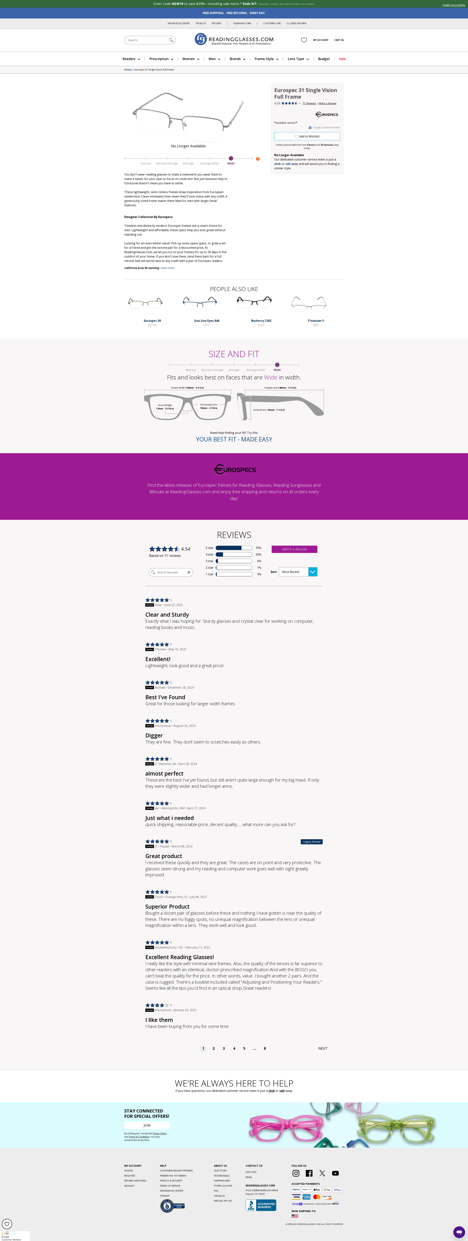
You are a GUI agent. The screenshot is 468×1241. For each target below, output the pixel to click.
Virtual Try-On (223, 1200)
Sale (342, 59)
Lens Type (296, 59)
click (271, 1091)
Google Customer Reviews (326, 127)
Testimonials (222, 1175)
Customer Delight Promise (176, 1170)
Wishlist (129, 1185)
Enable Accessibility (454, 5)
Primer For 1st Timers (173, 1175)
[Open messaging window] (459, 1232)
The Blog (200, 23)
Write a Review (327, 103)
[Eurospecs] (326, 114)
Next (323, 1048)
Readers (128, 59)
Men (212, 59)
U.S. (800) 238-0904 (296, 23)
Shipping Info (222, 1180)
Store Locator (223, 1185)
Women (188, 59)
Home (128, 69)
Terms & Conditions (139, 1136)
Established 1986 (242, 23)
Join (147, 1125)
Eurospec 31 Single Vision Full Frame (154, 69)
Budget (324, 59)
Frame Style (264, 59)
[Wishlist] (304, 40)
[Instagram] (296, 1176)
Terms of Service (170, 1185)
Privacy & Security (171, 1180)
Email (249, 1177)
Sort (274, 572)
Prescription (159, 59)
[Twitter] (322, 1176)
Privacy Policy (160, 1133)
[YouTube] (335, 1176)
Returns (216, 23)
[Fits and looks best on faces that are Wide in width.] (188, 164)
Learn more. (168, 268)
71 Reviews (309, 103)
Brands (235, 59)
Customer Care (272, 23)
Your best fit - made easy (234, 439)
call (287, 164)
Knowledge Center (179, 23)
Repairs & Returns (135, 1180)
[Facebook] (309, 1176)
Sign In (128, 1170)
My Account (321, 40)
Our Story (220, 1170)
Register (129, 1175)
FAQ (216, 1190)
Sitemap (164, 1195)
